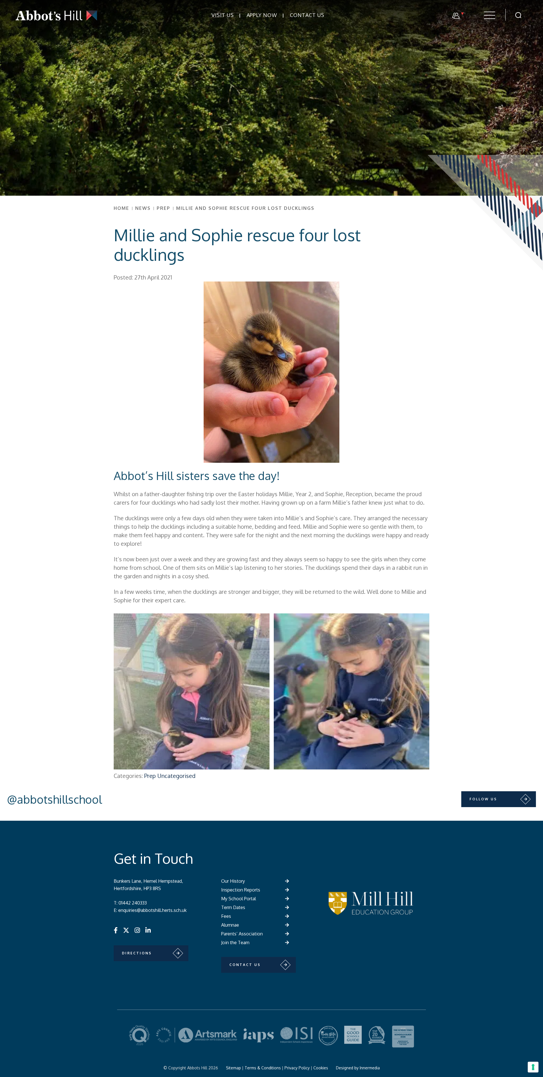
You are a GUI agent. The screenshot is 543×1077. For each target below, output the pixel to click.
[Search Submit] (518, 15)
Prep (150, 775)
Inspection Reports (240, 890)
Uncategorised (176, 775)
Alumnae (230, 925)
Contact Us (307, 15)
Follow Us (483, 799)
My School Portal (238, 898)
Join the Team (235, 942)
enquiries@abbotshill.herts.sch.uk (152, 910)
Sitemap (233, 1067)
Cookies (320, 1067)
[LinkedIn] (148, 930)
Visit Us (223, 15)
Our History (233, 881)
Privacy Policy (297, 1067)
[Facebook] (116, 930)
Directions (137, 953)
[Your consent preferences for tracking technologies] (533, 1067)
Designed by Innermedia (358, 1067)
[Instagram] (137, 930)
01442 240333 (132, 903)
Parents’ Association (242, 934)
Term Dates (233, 907)
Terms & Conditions (263, 1067)
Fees (226, 916)
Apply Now (262, 15)
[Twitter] (126, 930)
